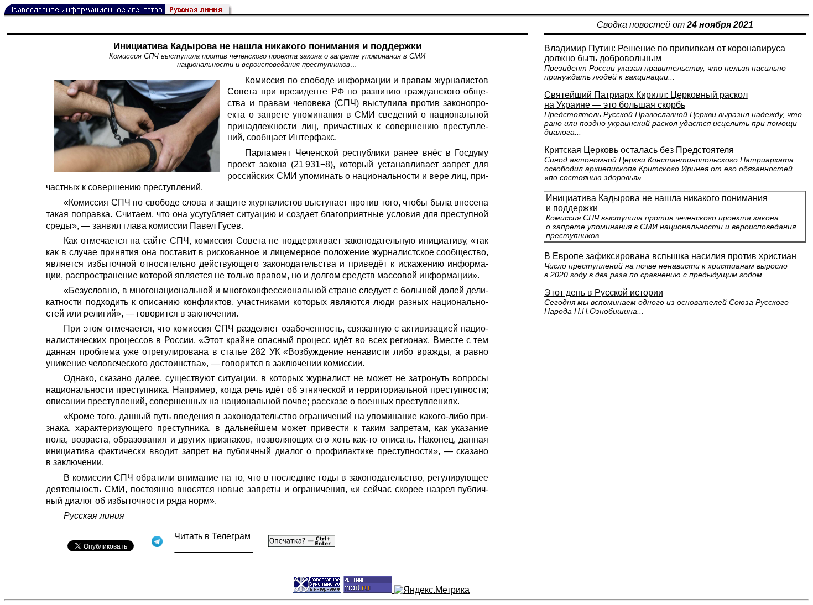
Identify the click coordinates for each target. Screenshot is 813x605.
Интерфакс (312, 137)
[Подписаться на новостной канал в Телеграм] (213, 548)
